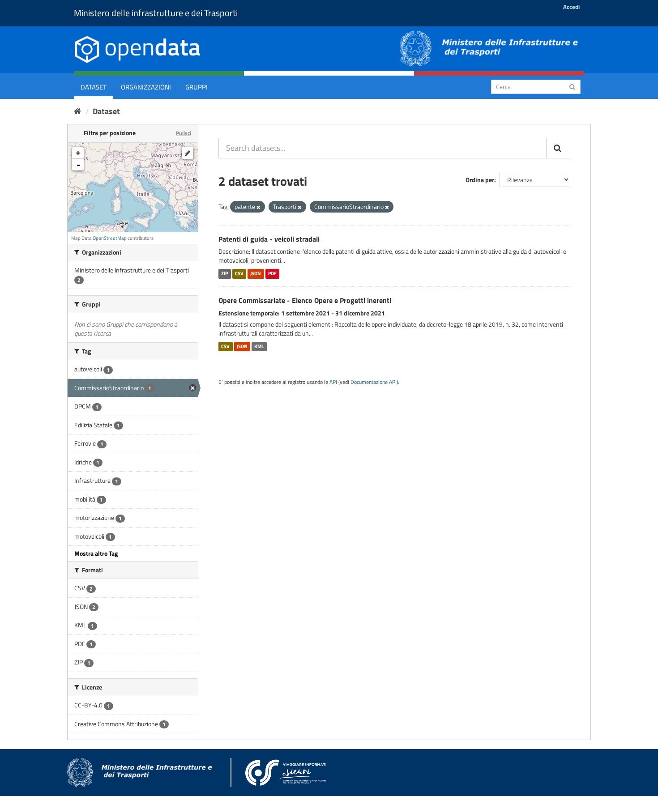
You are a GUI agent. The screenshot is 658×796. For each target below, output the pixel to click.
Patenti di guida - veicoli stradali (269, 239)
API (333, 382)
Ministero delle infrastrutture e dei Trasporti (156, 13)
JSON (255, 273)
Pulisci (183, 133)
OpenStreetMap (110, 238)
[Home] (77, 111)
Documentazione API (373, 382)
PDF (272, 273)
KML (259, 346)
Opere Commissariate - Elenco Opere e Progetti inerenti (304, 300)
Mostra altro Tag (96, 553)
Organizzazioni (146, 87)
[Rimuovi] (258, 207)
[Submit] (572, 86)
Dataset (94, 87)
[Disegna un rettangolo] (187, 153)
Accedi (571, 6)
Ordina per (480, 179)
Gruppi (196, 87)
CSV (239, 273)
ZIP (224, 273)
